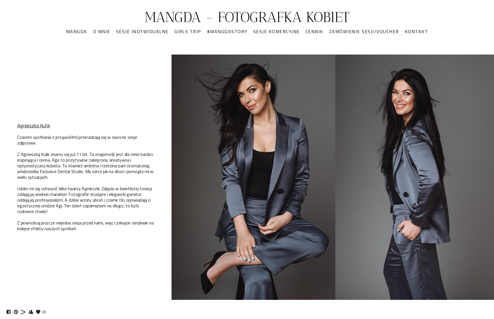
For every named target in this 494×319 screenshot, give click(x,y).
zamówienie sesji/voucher (364, 31)
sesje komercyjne (276, 31)
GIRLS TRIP (187, 31)
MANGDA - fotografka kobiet (247, 17)
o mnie (101, 31)
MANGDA (76, 31)
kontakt (416, 31)
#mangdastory (227, 31)
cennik (314, 31)
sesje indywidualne (142, 31)
